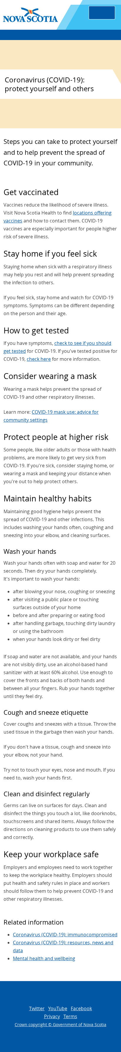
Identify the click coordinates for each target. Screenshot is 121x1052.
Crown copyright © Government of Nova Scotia (60, 1024)
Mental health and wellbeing (44, 958)
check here (39, 359)
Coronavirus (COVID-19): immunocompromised (65, 934)
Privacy (52, 1016)
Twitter (37, 1008)
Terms (70, 1016)
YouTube (57, 1008)
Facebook (81, 1008)
